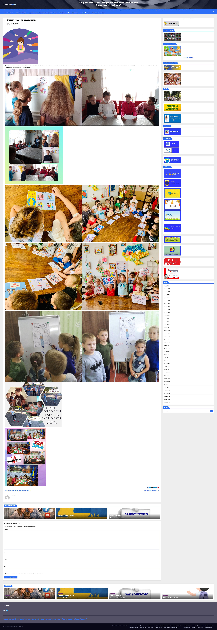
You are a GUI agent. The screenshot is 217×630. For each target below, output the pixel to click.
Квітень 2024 (166, 294)
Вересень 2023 (167, 306)
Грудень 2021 (167, 360)
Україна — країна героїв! (66, 515)
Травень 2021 (167, 378)
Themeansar (20, 626)
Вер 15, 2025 (61, 597)
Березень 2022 (167, 351)
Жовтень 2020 (167, 396)
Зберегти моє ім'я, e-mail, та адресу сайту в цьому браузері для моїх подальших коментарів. (24, 573)
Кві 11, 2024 (166, 597)
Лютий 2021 (166, 384)
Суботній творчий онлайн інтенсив (68, 12)
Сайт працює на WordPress (7, 626)
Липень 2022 (166, 339)
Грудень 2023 (167, 297)
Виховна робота (8, 12)
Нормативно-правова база (42, 10)
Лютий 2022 (166, 354)
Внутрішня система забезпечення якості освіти (79, 10)
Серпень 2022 (167, 336)
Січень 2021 (166, 387)
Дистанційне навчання (127, 10)
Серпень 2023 (167, 309)
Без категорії (7, 595)
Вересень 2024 (167, 291)
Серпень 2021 (167, 372)
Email (5, 559)
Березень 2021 (167, 381)
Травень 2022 (167, 345)
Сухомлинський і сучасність (179, 10)
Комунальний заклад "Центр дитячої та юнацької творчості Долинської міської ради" (45, 619)
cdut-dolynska (15, 23)
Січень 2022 (166, 357)
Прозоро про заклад (58, 10)
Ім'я (5, 552)
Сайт (5, 566)
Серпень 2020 (167, 402)
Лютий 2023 (166, 318)
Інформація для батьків (98, 12)
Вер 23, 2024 (114, 597)
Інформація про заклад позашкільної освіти (20, 10)
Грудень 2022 (167, 324)
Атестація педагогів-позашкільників (159, 10)
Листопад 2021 (167, 363)
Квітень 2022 (166, 348)
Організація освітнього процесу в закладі (106, 10)
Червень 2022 (167, 342)
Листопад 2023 (167, 300)
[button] (213, 11)
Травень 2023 (167, 312)
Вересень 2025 (167, 288)
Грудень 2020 (167, 390)
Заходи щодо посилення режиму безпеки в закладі (43, 12)
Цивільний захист (85, 12)
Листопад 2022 (167, 327)
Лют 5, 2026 (8, 597)
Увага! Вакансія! (115, 515)
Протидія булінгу (193, 10)
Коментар (6, 529)
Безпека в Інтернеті (21, 12)
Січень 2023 (166, 321)
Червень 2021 (167, 375)
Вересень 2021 (167, 369)
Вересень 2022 (167, 333)
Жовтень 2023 (167, 303)
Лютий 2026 (166, 285)
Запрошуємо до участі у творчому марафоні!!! (18, 490)
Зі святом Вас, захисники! (151, 490)
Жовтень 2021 (167, 366)
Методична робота (141, 10)
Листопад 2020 (167, 393)
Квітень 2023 (166, 315)
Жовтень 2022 (167, 330)
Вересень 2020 (167, 399)
